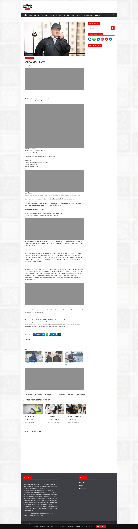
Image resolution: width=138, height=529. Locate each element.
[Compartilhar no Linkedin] (50, 334)
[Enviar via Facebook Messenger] (56, 334)
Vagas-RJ (81, 485)
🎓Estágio (45, 15)
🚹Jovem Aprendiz (34, 15)
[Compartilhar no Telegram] (53, 334)
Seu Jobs (81, 482)
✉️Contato (98, 15)
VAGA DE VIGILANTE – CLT (52, 362)
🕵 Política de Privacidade (85, 15)
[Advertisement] (54, 79)
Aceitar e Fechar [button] (101, 526)
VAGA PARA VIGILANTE (31, 362)
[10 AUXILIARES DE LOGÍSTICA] (76, 405)
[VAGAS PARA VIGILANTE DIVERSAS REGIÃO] (74, 356)
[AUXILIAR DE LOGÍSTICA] (33, 405)
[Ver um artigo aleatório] (113, 15)
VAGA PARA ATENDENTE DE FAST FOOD (71, 394)
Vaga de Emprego (29, 58)
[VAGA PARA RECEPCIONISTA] (54, 405)
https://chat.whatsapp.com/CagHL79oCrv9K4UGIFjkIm (41, 215)
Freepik (35, 95)
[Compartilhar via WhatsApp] (47, 334)
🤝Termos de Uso (69, 15)
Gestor (38, 66)
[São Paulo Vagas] (25, 15)
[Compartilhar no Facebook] (38, 334)
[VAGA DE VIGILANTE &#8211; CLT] (54, 356)
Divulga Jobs (82, 488)
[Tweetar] (43, 334)
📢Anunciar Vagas (55, 15)
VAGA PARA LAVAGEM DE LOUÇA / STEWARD (39, 394)
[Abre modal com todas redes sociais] (59, 334)
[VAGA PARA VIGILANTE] (34, 356)
